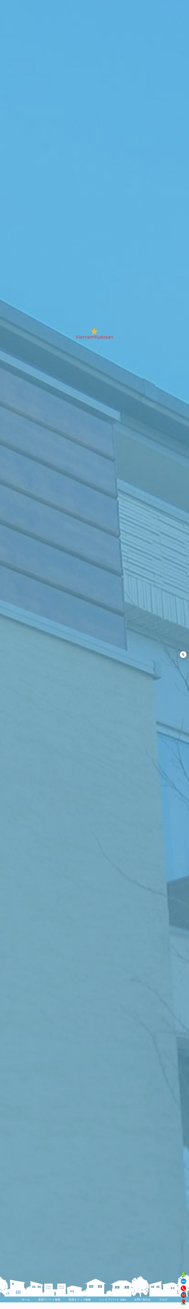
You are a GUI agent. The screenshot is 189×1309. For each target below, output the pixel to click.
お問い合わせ (142, 1299)
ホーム (26, 1299)
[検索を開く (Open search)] (183, 654)
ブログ (163, 1299)
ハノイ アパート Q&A (112, 1299)
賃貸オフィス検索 (80, 1299)
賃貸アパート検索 (49, 1299)
